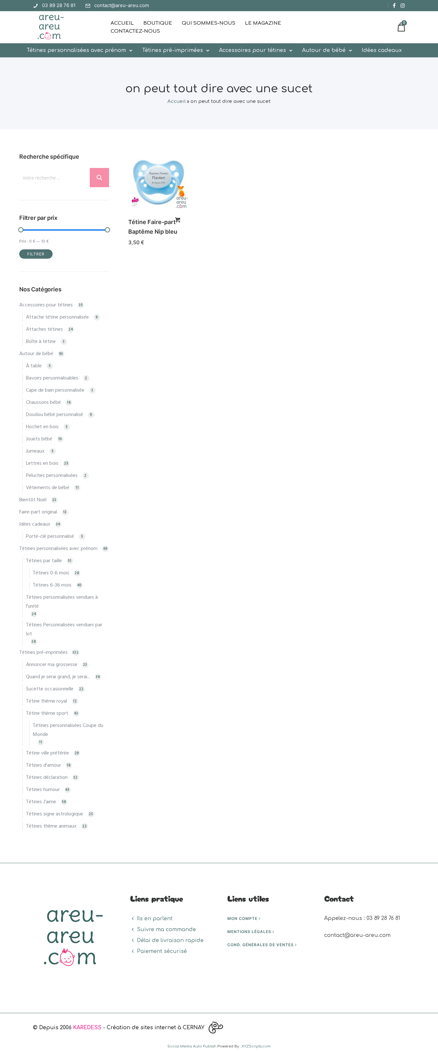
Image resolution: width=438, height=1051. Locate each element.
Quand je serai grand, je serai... (58, 677)
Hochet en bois (42, 427)
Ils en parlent (155, 919)
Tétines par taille (44, 561)
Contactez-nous (135, 31)
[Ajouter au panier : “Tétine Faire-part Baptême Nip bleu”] (177, 219)
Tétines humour (43, 790)
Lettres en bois (42, 463)
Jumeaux (35, 451)
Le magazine (263, 23)
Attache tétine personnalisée (57, 317)
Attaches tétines (44, 329)
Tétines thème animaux (51, 826)
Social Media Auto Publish (191, 1046)
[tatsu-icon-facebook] (394, 5)
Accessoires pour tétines (252, 50)
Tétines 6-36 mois (52, 585)
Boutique (157, 23)
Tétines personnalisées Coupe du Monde (68, 730)
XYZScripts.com (256, 1046)
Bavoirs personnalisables (52, 378)
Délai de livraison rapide (170, 940)
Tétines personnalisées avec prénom (76, 50)
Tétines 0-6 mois (51, 573)
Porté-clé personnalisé (50, 536)
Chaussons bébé (43, 402)
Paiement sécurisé (162, 951)
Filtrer (36, 254)
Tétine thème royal (46, 701)
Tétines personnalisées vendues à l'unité (62, 602)
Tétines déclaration (47, 777)
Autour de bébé (324, 50)
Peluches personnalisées (52, 475)
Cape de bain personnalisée (55, 390)
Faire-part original (38, 512)
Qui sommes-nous (208, 23)
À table (34, 366)
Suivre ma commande (166, 929)
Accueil (122, 23)
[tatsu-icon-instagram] (402, 5)
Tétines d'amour (43, 765)
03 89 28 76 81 (59, 5)
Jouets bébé (39, 439)
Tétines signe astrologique (54, 814)
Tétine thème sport (47, 713)
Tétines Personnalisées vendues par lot (64, 629)
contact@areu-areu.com (121, 5)
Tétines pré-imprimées (172, 50)
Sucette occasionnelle (49, 689)
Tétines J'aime (41, 802)
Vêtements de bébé (47, 488)
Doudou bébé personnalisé (54, 415)
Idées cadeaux (382, 50)
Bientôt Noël (32, 500)
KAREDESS (87, 1027)
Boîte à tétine (41, 342)
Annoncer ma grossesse (51, 665)
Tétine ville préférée (47, 753)
